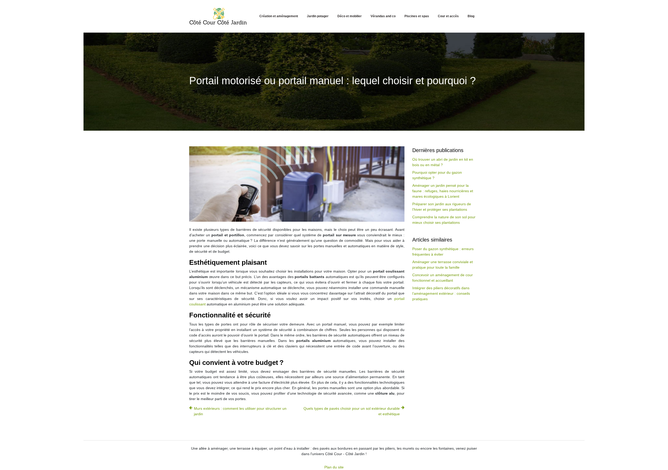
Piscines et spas (416, 16)
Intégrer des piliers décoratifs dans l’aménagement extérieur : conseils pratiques (441, 293)
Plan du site (334, 467)
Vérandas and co (383, 16)
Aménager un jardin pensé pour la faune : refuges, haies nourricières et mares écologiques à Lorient (442, 190)
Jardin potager (318, 16)
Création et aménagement (278, 16)
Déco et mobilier (349, 16)
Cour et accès (448, 16)
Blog (471, 16)
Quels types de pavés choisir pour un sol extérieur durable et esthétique (351, 411)
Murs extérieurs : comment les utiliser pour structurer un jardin (240, 411)
